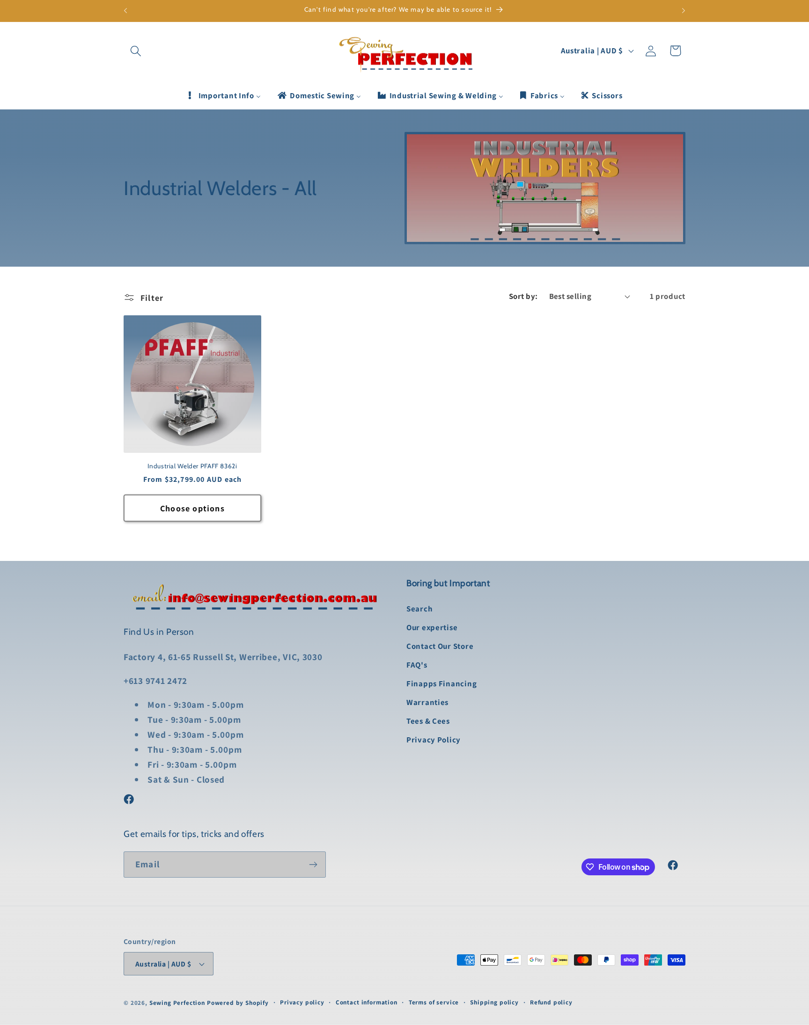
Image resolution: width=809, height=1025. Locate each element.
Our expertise (431, 627)
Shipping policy (494, 1002)
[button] (136, 50)
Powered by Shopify (238, 1003)
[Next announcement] (683, 11)
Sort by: (523, 296)
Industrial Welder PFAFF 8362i (192, 466)
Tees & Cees (428, 721)
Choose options (192, 508)
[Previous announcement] (125, 11)
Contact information (366, 1002)
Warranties (427, 702)
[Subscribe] (313, 864)
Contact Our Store (439, 646)
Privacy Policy (433, 739)
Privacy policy (302, 1002)
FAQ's (416, 665)
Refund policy (551, 1002)
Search (419, 608)
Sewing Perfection (177, 1003)
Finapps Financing (441, 683)
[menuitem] (223, 96)
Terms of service (434, 1002)
